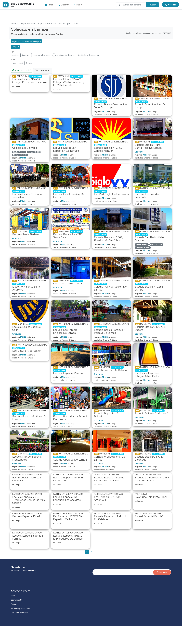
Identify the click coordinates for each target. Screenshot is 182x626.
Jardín (21, 63)
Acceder (172, 4)
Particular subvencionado (42, 55)
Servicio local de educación (88, 55)
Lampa (76, 23)
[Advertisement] (63, 15)
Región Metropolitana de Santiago (54, 23)
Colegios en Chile (27, 23)
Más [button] (78, 4)
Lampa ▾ (15, 46)
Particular (26, 55)
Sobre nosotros (17, 600)
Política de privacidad (19, 612)
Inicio (50, 4)
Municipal (15, 55)
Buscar (152, 4)
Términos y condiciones (20, 608)
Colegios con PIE (23, 70)
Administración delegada (65, 55)
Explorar (65, 4)
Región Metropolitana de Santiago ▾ (26, 41)
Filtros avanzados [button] (43, 70)
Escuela (29, 63)
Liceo (14, 63)
